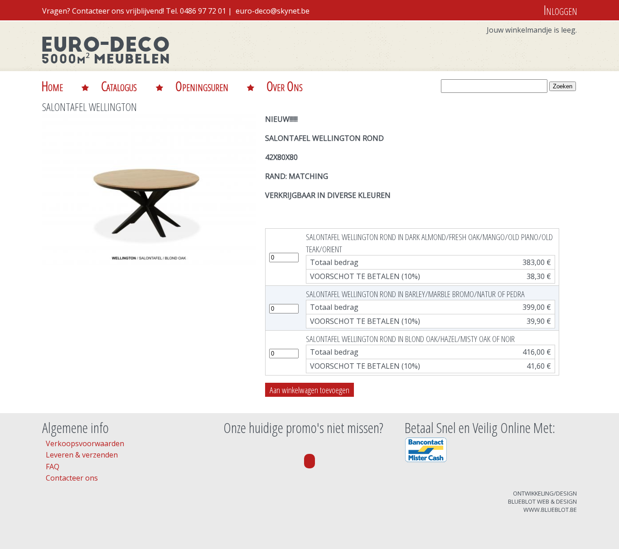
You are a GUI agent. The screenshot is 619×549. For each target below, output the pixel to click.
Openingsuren (201, 86)
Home (52, 86)
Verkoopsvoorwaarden (85, 443)
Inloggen (560, 10)
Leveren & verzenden (82, 455)
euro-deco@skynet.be (273, 11)
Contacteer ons (72, 478)
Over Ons (284, 86)
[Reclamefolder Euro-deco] (309, 461)
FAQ (52, 467)
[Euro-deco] (105, 70)
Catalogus (119, 86)
